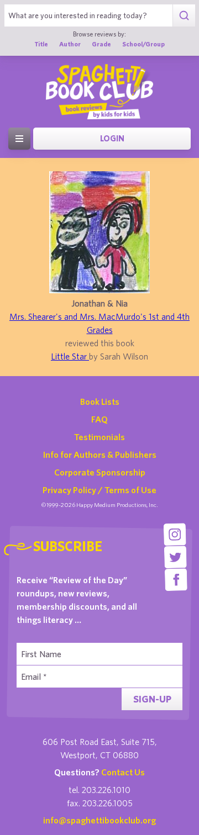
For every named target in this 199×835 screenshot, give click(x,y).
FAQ (99, 419)
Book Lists (99, 401)
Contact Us (123, 772)
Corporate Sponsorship (99, 472)
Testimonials (99, 437)
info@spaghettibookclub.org (99, 820)
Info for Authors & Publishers (99, 454)
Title (41, 43)
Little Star (70, 356)
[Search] (183, 15)
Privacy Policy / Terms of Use (99, 490)
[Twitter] (175, 557)
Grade (101, 43)
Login (112, 138)
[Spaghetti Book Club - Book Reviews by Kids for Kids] (99, 91)
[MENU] (19, 139)
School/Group (143, 43)
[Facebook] (176, 579)
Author (70, 43)
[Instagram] (175, 534)
